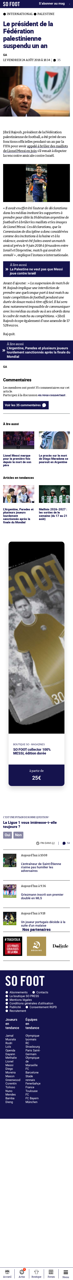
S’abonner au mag (52, 3)
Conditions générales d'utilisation (31, 1003)
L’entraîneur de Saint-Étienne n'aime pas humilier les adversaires (31, 853)
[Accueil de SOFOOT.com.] (11, 4)
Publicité (15, 1007)
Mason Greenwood (12, 1078)
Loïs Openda (10, 1048)
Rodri (8, 1043)
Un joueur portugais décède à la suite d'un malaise (31, 911)
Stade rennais (30, 1078)
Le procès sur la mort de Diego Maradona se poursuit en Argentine (54, 437)
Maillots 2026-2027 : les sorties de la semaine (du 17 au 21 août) (52, 492)
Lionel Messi (9, 1063)
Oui (7, 835)
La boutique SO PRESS (24, 996)
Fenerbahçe (33, 1083)
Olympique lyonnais (32, 1037)
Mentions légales (21, 1000)
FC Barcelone (32, 1070)
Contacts (42, 992)
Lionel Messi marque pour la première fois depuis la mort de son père (17, 439)
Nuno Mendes (10, 1092)
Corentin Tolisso (11, 1085)
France (30, 1087)
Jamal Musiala (10, 1037)
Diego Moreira (10, 1070)
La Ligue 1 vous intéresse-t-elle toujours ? (30, 824)
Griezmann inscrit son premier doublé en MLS (34, 882)
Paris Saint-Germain (33, 1052)
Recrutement (18, 1011)
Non (18, 835)
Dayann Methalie (11, 1056)
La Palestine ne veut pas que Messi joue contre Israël (36, 271)
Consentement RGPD (43, 1007)
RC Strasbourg (33, 1045)
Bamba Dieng (9, 1100)
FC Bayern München (32, 1100)
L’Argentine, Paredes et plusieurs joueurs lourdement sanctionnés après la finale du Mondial (17, 494)
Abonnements (19, 992)
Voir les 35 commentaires (23, 405)
